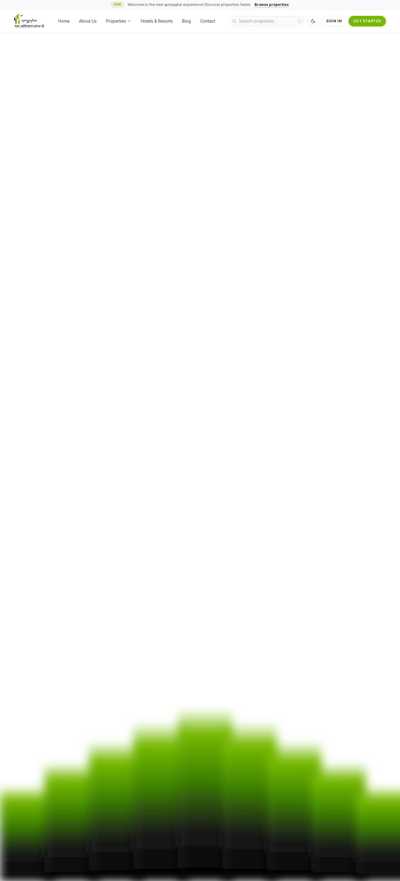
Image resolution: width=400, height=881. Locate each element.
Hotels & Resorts (157, 20)
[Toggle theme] (313, 21)
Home (64, 20)
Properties (116, 20)
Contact (207, 20)
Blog (186, 20)
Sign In (334, 21)
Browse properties (271, 4)
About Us (88, 20)
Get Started (367, 21)
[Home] (29, 21)
